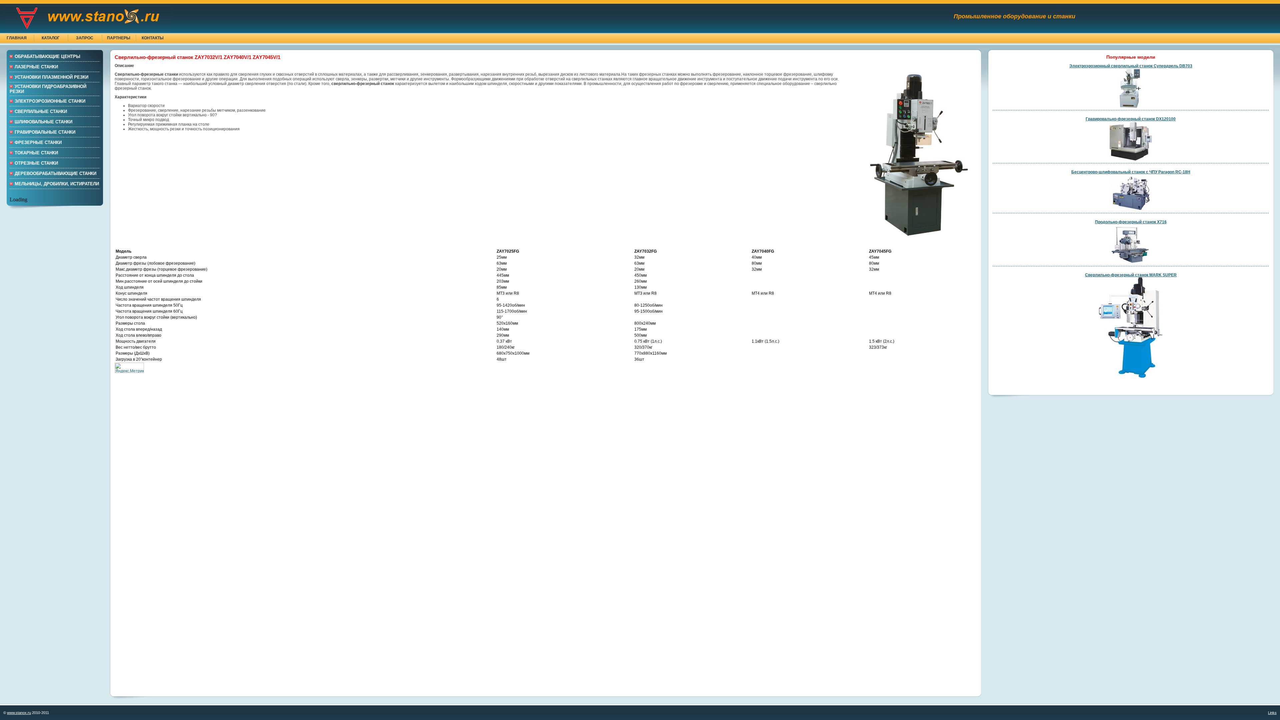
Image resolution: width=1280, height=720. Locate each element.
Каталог (51, 38)
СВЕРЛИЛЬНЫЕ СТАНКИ (41, 111)
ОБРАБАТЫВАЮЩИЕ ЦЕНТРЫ (47, 56)
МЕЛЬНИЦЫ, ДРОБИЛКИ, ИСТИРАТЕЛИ (57, 183)
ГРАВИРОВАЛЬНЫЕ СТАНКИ (45, 132)
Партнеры (118, 38)
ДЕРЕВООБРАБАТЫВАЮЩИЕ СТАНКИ (55, 173)
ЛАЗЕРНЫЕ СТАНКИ (36, 66)
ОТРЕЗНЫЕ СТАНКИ (36, 163)
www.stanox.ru (19, 713)
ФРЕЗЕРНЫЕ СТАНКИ (38, 142)
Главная (17, 38)
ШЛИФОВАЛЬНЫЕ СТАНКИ (43, 121)
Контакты (153, 38)
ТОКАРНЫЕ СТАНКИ (36, 152)
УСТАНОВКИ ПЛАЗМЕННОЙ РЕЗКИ (51, 77)
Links (1272, 713)
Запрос (84, 38)
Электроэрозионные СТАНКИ (50, 101)
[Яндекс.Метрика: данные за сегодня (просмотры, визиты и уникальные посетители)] (129, 368)
